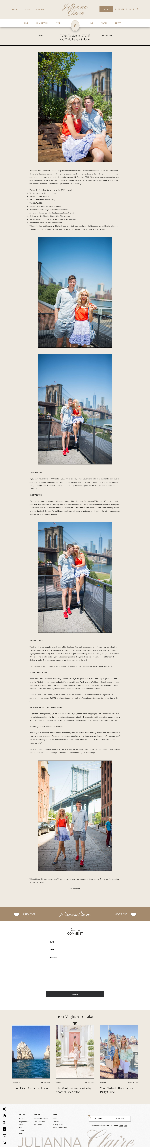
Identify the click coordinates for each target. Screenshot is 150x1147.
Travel (21, 1130)
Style (21, 1124)
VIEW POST (31, 1052)
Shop (37, 1114)
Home (21, 1119)
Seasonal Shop (39, 1122)
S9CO (121, 1126)
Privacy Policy (58, 1124)
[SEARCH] (137, 9)
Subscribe (40, 9)
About (14, 9)
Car (20, 1127)
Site (55, 1114)
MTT (125, 1126)
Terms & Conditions (60, 1127)
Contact (26, 9)
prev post (29, 914)
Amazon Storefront (41, 1119)
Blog (22, 1114)
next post (121, 914)
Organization (24, 1122)
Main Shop (38, 1124)
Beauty (21, 1133)
